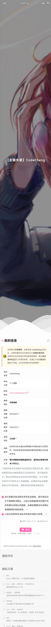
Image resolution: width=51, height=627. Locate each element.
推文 (7, 576)
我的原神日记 (29, 584)
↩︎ (27, 509)
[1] (28, 392)
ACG (7, 584)
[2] (16, 438)
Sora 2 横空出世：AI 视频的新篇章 (20, 578)
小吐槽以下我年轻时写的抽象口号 (20, 604)
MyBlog (25, 3)
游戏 (13, 584)
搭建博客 (17, 593)
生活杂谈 (9, 601)
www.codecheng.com (19, 393)
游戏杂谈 (20, 609)
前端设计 (9, 593)
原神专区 (20, 584)
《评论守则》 (36, 546)
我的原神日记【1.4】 (14, 587)
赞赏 (27, 529)
